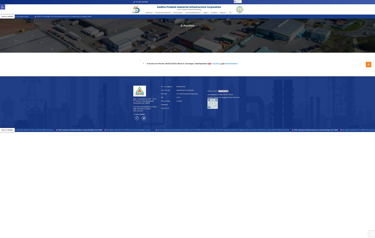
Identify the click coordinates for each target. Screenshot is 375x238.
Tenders (214, 13)
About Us (149, 13)
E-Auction (216, 64)
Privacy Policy (165, 101)
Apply (206, 13)
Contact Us (165, 108)
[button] (2, 6)
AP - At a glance (166, 87)
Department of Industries (185, 90)
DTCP (178, 97)
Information (177, 13)
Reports (223, 13)
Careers (179, 101)
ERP (162, 97)
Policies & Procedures (162, 13)
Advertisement (231, 64)
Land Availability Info (192, 13)
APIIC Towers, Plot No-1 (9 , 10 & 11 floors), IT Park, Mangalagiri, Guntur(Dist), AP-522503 (144, 101)
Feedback (164, 105)
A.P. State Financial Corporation (187, 94)
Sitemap (164, 94)
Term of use (165, 90)
